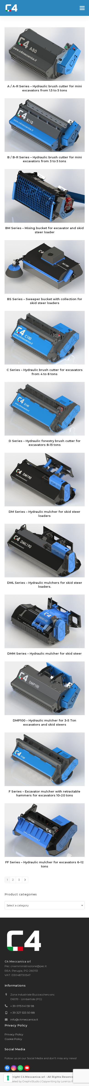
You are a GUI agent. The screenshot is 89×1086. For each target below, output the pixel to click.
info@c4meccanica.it (24, 1019)
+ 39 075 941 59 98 (22, 1006)
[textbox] (44, 905)
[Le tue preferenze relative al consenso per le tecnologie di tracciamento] (8, 1078)
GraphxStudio (30, 1081)
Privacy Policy (14, 1034)
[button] (82, 8)
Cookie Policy (13, 1039)
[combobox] (45, 905)
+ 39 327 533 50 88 (22, 1012)
